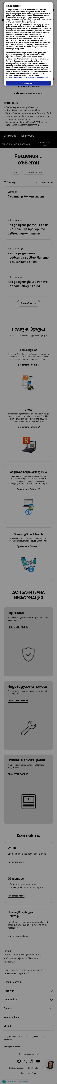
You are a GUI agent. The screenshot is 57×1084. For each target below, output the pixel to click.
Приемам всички (28, 83)
